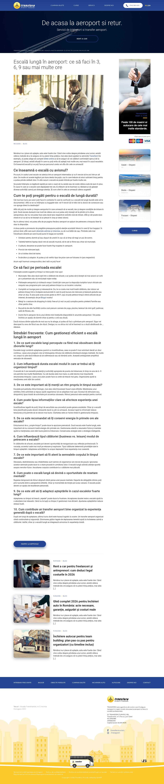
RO (146, 5)
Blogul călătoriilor (36, 50)
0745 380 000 (134, 5)
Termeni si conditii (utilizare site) (121, 772)
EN (149, 5)
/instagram (115, 733)
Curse (76, 5)
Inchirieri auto (98, 682)
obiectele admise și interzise (48, 231)
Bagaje (41, 682)
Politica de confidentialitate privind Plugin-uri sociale (88, 772)
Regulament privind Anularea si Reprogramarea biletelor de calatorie (38, 774)
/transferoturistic (117, 730)
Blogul (43, 297)
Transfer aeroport (20, 50)
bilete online (49, 159)
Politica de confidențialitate (56, 772)
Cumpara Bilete (57, 5)
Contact (146, 682)
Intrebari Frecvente (22, 682)
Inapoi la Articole (29, 544)
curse (134, 230)
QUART (99, 777)
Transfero (93, 156)
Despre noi (131, 682)
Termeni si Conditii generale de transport (28, 772)
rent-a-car (82, 39)
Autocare (116, 682)
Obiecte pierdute (58, 682)
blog (25, 144)
